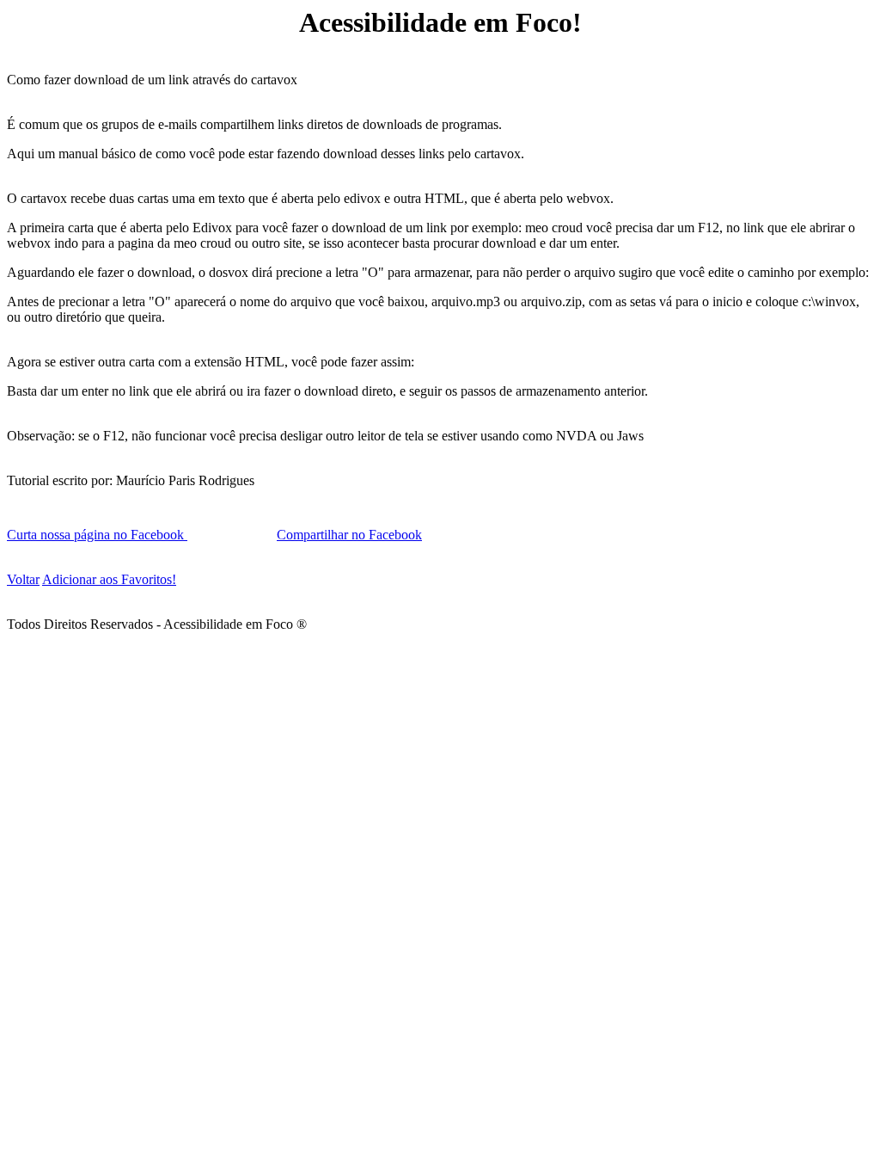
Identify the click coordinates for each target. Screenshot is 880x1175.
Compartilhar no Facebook (349, 534)
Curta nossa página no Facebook (97, 534)
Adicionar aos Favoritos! (109, 579)
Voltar (23, 579)
